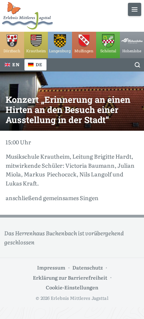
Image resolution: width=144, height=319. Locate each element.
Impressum (51, 267)
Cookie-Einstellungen (72, 287)
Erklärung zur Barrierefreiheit (70, 277)
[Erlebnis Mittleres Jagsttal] (27, 16)
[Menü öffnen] (134, 9)
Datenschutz (87, 267)
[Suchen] (137, 64)
